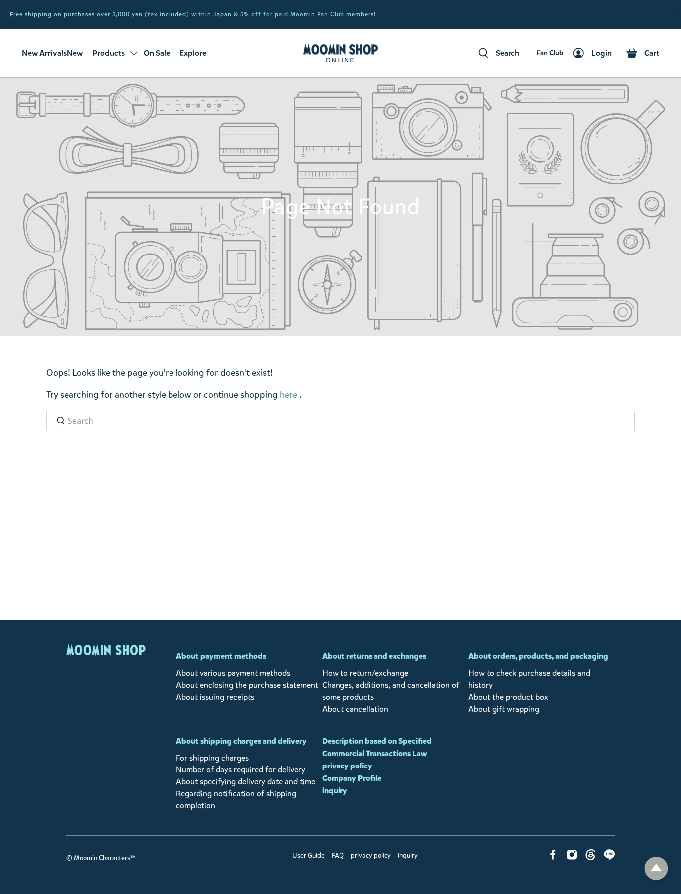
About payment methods (221, 656)
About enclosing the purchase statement (247, 685)
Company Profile (351, 778)
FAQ (338, 855)
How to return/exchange (365, 673)
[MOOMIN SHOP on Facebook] (553, 857)
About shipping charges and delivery (241, 741)
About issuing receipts (215, 697)
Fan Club (663, 14)
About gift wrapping (503, 709)
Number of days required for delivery (240, 770)
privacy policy (347, 766)
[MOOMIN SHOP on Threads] (590, 857)
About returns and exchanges (374, 656)
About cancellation (355, 709)
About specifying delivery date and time (245, 781)
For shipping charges (212, 758)
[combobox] (340, 421)
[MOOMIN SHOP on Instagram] (572, 857)
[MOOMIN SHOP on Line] (609, 857)
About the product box (508, 697)
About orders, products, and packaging (538, 656)
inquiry (334, 790)
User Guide (308, 855)
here (288, 395)
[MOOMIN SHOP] (340, 53)
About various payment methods (233, 673)
